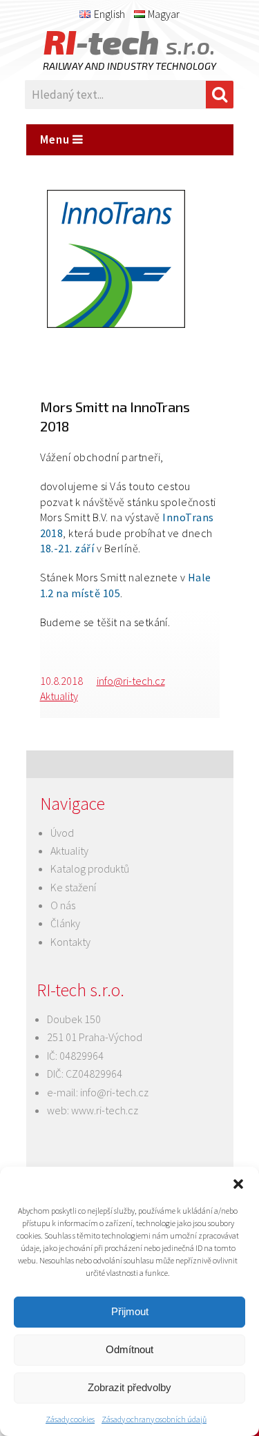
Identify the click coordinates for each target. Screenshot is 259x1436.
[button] (238, 1184)
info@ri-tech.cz (131, 681)
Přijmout (129, 1311)
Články (65, 923)
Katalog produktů (89, 868)
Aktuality (59, 696)
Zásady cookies (70, 1419)
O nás (62, 905)
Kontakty (70, 942)
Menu (56, 139)
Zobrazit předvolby (129, 1387)
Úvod (62, 833)
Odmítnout (129, 1349)
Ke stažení (73, 887)
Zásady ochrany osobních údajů (154, 1419)
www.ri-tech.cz (104, 1110)
